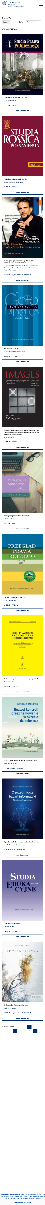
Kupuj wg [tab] (6, 22)
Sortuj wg (22, 22)
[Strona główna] (13, 4)
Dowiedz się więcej (35, 1198)
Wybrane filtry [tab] (8, 29)
